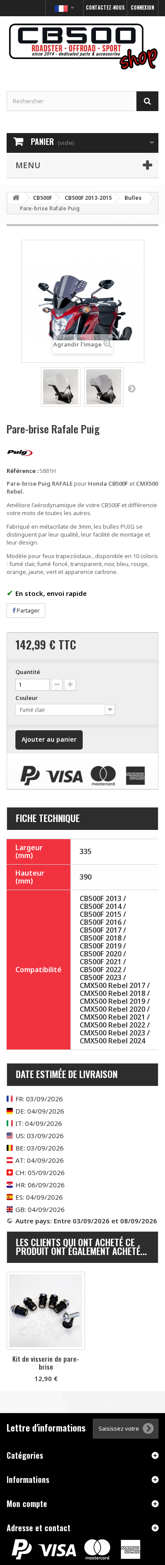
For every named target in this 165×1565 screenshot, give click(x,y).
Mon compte (27, 1503)
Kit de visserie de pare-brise (45, 1362)
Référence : (22, 471)
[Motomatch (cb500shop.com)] (82, 46)
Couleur (27, 698)
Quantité (27, 672)
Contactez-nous (105, 7)
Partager (27, 610)
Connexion (142, 7)
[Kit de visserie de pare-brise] (46, 1311)
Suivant (131, 388)
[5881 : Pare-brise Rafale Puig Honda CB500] (60, 387)
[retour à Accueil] (15, 197)
